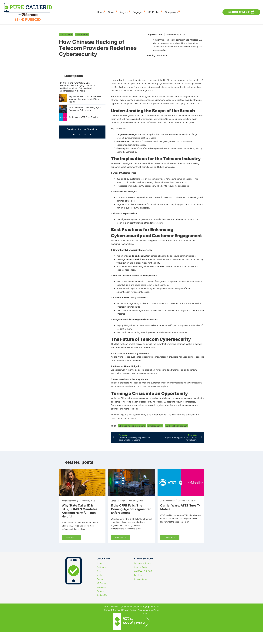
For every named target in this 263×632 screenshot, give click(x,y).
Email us (137, 575)
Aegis (123, 12)
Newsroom (101, 587)
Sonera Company (132, 606)
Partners (100, 591)
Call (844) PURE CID (143, 571)
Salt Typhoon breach (176, 426)
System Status (140, 579)
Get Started (102, 567)
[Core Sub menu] (115, 12)
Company (170, 12)
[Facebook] (74, 134)
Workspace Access (142, 563)
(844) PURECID (28, 19)
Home (100, 12)
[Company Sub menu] (177, 12)
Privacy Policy (129, 610)
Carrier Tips (66, 34)
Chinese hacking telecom (132, 426)
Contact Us (102, 595)
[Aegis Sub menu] (128, 12)
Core (111, 12)
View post (70, 537)
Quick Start (239, 12)
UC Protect (154, 12)
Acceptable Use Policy (148, 610)
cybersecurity (155, 426)
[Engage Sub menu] (143, 12)
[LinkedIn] (85, 134)
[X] (79, 134)
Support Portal (140, 567)
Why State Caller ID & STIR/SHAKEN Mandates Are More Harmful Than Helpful (79, 511)
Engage (137, 12)
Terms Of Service (112, 610)
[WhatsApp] (90, 134)
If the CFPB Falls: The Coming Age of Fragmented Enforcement (131, 509)
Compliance (82, 34)
